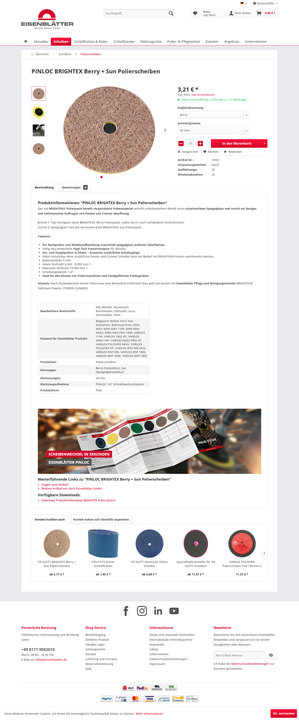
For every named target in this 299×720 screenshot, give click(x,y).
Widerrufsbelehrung (99, 664)
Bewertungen (74, 187)
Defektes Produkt (97, 640)
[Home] (25, 41)
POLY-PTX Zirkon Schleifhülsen (103, 564)
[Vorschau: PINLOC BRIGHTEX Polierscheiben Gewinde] (39, 112)
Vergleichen (189, 152)
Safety (154, 649)
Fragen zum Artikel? (55, 485)
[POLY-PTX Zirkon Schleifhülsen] (103, 543)
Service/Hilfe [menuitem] (265, 3)
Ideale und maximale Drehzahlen (172, 635)
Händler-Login (95, 644)
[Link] (149, 441)
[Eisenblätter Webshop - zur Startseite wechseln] (52, 19)
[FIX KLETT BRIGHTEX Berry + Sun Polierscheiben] (57, 543)
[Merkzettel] (195, 13)
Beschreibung (44, 187)
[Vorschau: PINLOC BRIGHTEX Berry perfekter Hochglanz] (39, 130)
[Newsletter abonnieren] (271, 655)
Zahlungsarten (95, 649)
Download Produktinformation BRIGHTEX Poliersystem (78, 500)
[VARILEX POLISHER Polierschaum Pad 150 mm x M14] (242, 543)
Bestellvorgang (95, 635)
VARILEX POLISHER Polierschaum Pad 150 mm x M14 (242, 564)
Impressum (157, 664)
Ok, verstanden (284, 713)
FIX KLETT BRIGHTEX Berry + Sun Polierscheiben (57, 564)
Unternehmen (159, 654)
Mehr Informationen (149, 714)
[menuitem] (139, 13)
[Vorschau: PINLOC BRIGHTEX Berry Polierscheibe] (39, 93)
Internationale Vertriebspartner (171, 640)
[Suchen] (171, 13)
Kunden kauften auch (50, 519)
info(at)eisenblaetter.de (51, 660)
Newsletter (157, 644)
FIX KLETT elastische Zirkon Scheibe (149, 564)
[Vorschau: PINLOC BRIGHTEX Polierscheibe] (39, 148)
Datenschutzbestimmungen (168, 659)
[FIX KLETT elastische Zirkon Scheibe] (149, 543)
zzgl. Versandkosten (203, 94)
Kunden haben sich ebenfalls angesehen (101, 519)
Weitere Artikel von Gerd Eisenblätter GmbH (71, 488)
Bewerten (235, 152)
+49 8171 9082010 (38, 649)
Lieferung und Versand (101, 659)
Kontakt (90, 654)
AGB (88, 669)
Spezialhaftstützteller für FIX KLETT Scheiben (196, 564)
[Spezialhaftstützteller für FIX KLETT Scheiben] (196, 543)
